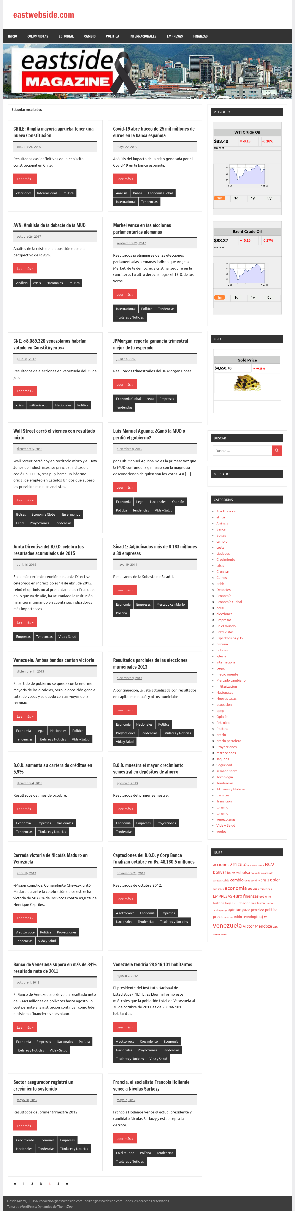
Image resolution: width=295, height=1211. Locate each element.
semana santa (226, 771)
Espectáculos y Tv (229, 638)
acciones (221, 864)
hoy (228, 903)
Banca (137, 193)
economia (236, 888)
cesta (220, 547)
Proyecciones (39, 523)
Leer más (24, 178)
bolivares (233, 873)
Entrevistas (224, 632)
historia (222, 644)
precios (228, 917)
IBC (234, 903)
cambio (221, 541)
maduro (271, 903)
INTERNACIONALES (143, 36)
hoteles (222, 650)
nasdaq (216, 910)
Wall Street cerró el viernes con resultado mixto (54, 434)
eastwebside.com (43, 14)
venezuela (227, 925)
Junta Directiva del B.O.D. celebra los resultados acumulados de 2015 (48, 550)
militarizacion (39, 405)
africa (220, 517)
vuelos (221, 831)
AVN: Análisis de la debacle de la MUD (49, 225)
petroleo (257, 909)
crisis (37, 283)
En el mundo (71, 514)
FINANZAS (200, 36)
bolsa (245, 872)
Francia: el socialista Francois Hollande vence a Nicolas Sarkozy (151, 1085)
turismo (222, 807)
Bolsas (21, 514)
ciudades (223, 553)
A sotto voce (25, 932)
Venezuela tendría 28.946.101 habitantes (152, 964)
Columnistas (37, 36)
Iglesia (221, 656)
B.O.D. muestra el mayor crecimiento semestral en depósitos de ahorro (148, 768)
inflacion (244, 903)
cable (225, 880)
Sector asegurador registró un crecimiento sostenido (43, 1085)
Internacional (47, 193)
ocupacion (224, 704)
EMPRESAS (175, 36)
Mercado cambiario (171, 604)
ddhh (220, 583)
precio (221, 734)
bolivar (219, 872)
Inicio (12, 36)
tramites (222, 795)
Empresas (167, 398)
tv (265, 917)
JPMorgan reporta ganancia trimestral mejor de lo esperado (150, 344)
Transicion (224, 801)
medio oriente (227, 674)
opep (220, 710)
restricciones (226, 752)
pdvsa (246, 910)
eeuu (150, 398)
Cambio (90, 36)
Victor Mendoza (257, 925)
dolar (275, 879)
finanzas (251, 895)
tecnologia (251, 916)
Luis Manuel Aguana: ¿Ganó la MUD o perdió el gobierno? (149, 434)
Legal (20, 523)
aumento (252, 865)
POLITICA (112, 36)
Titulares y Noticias (130, 317)
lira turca (258, 903)
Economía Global (160, 193)
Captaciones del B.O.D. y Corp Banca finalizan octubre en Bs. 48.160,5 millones (154, 858)
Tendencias (149, 201)
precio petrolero (228, 740)
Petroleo (223, 722)
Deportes (223, 589)
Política (68, 193)
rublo (238, 916)
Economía (123, 501)
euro (237, 895)
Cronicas (222, 571)
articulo (238, 864)
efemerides (265, 888)
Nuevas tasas (226, 698)
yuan (224, 934)
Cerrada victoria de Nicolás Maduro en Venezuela (50, 858)
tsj (261, 916)
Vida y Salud (164, 510)
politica (271, 909)
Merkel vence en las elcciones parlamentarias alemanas (142, 228)
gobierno (265, 896)
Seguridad (224, 765)
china (247, 880)
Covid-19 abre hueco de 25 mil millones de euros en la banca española (154, 132)
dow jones (218, 888)
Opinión (178, 501)
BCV (269, 864)
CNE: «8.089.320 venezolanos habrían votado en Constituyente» (50, 344)
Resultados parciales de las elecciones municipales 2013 (150, 663)
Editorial (66, 36)
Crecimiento (149, 1041)
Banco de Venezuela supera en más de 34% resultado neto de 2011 (55, 967)
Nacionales (55, 283)
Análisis (121, 193)
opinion (234, 909)
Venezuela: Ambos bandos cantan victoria (53, 660)
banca (261, 865)
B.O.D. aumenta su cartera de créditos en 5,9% (52, 768)
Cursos (221, 577)
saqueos (222, 758)
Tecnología (224, 777)
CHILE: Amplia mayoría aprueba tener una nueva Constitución (53, 132)
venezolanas (225, 819)
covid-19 (255, 880)
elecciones (24, 193)
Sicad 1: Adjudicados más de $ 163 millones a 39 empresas (155, 550)
